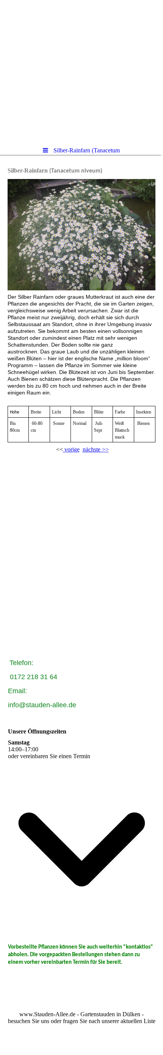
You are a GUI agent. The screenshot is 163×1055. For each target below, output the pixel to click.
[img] (81, 70)
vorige (71, 449)
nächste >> (96, 449)
